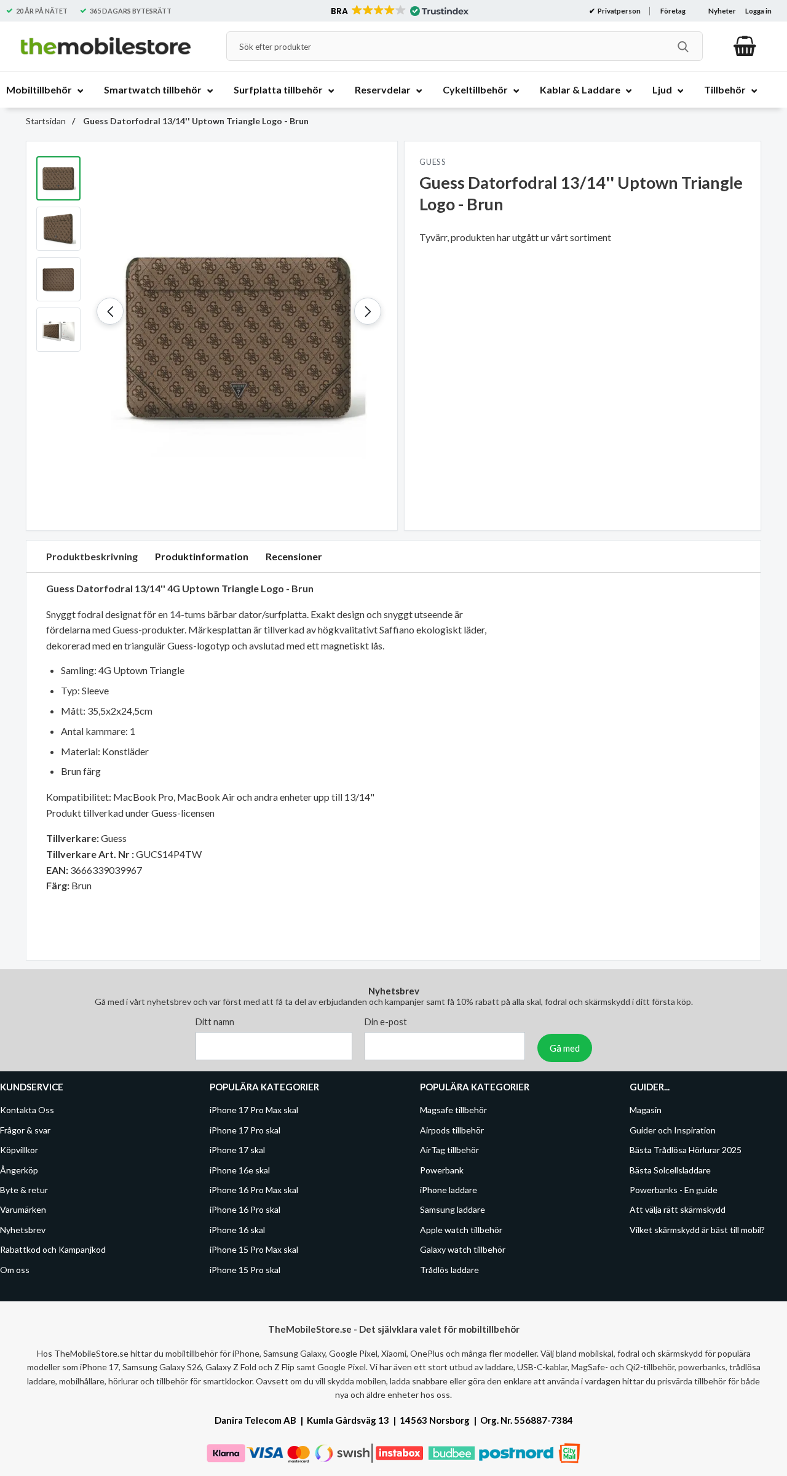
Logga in (758, 11)
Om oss (15, 1269)
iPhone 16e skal (240, 1170)
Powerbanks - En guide (674, 1189)
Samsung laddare (452, 1209)
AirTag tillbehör (449, 1150)
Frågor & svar (25, 1130)
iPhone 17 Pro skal (245, 1130)
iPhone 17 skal (237, 1150)
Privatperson (618, 11)
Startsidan (46, 121)
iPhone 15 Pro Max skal (254, 1249)
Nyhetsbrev (22, 1229)
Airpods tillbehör (452, 1130)
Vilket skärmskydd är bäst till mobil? (697, 1229)
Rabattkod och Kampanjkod (53, 1249)
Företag (673, 11)
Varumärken (23, 1209)
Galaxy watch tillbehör (462, 1249)
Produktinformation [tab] (201, 556)
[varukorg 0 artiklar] (744, 46)
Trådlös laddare (449, 1269)
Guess (432, 162)
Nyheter (722, 11)
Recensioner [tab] (294, 556)
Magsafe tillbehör (453, 1110)
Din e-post (386, 1022)
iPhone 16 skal (237, 1229)
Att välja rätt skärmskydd (678, 1209)
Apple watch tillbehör (461, 1229)
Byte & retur (24, 1189)
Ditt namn (215, 1022)
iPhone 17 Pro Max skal (254, 1110)
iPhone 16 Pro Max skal (254, 1189)
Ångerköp (19, 1170)
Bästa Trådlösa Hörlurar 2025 (686, 1150)
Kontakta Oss (27, 1110)
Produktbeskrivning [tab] (92, 556)
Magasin (646, 1110)
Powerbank (442, 1170)
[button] (398, 11)
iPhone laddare (448, 1189)
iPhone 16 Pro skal (245, 1209)
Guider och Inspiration (673, 1130)
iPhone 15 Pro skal (245, 1269)
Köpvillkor (19, 1150)
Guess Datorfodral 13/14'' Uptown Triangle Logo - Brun (195, 121)
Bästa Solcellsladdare (670, 1170)
